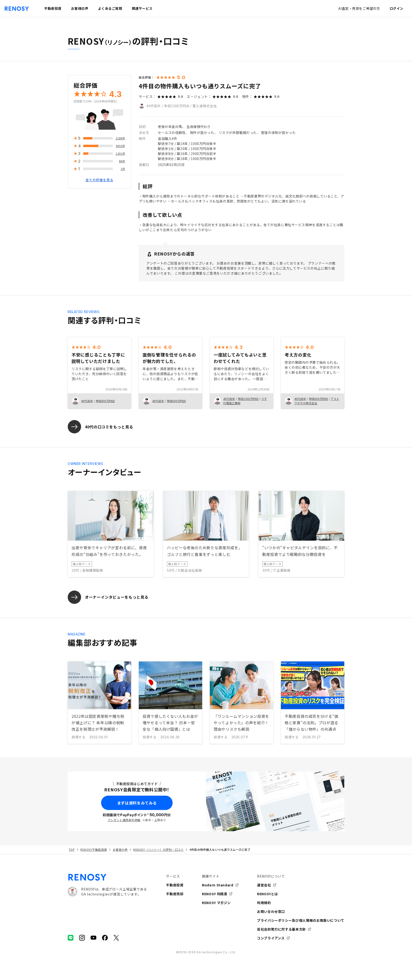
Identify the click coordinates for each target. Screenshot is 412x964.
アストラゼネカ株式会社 (316, 401)
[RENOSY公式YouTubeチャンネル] (93, 938)
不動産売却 (174, 893)
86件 (122, 161)
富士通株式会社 (204, 105)
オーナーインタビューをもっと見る (116, 597)
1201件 (120, 153)
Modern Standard (217, 885)
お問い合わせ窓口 (271, 911)
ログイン (396, 8)
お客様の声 (120, 849)
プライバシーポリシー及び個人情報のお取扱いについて (300, 920)
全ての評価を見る (99, 179)
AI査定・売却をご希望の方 (359, 8)
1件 (123, 169)
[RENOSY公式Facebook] (105, 938)
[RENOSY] (107, 877)
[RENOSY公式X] (116, 938)
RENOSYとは (267, 893)
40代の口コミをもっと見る (109, 427)
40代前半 (153, 105)
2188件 (120, 138)
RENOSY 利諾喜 (214, 893)
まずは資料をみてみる (137, 803)
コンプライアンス (271, 938)
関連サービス (142, 8)
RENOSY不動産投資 (93, 849)
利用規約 (264, 902)
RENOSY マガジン (216, 902)
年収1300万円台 (177, 105)
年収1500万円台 (248, 399)
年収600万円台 (176, 401)
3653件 (120, 146)
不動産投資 (174, 885)
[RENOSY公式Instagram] (82, 938)
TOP (72, 849)
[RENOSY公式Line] (70, 938)
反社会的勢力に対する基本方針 (281, 929)
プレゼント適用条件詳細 (124, 820)
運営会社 (264, 885)
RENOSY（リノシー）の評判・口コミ (158, 849)
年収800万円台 (105, 401)
